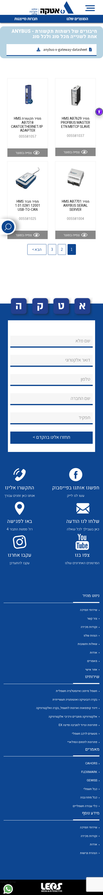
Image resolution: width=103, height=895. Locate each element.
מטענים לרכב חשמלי (84, 733)
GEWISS (92, 780)
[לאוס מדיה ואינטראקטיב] (51, 887)
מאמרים (92, 661)
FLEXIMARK (89, 772)
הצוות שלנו (90, 635)
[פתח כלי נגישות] (99, 112)
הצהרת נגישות (88, 853)
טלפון (85, 379)
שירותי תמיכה (88, 610)
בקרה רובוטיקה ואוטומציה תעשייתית (74, 699)
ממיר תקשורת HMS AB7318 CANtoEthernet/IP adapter (27, 124)
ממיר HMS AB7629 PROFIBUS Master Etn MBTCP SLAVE (75, 122)
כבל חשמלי (90, 789)
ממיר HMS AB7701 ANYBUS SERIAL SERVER (75, 205)
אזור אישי (91, 669)
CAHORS (91, 763)
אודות (93, 652)
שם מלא (82, 341)
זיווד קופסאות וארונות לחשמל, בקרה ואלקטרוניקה (66, 708)
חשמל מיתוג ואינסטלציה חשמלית (76, 691)
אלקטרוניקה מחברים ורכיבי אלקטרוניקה (73, 716)
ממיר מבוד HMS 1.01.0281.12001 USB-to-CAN (27, 205)
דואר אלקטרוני (77, 360)
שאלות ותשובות (87, 644)
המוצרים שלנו (77, 18)
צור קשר (92, 618)
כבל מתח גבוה (88, 797)
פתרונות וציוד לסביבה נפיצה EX (78, 725)
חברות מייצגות (25, 18)
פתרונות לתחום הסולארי (82, 742)
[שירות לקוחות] (8, 889)
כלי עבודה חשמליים (85, 806)
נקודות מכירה (89, 627)
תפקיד (84, 417)
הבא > (36, 249)
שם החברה (80, 398)
